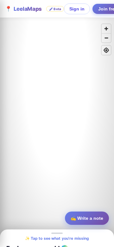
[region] (57, 123)
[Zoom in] (106, 28)
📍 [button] (33, 9)
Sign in (77, 8)
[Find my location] (106, 50)
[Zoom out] (106, 37)
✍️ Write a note (87, 218)
